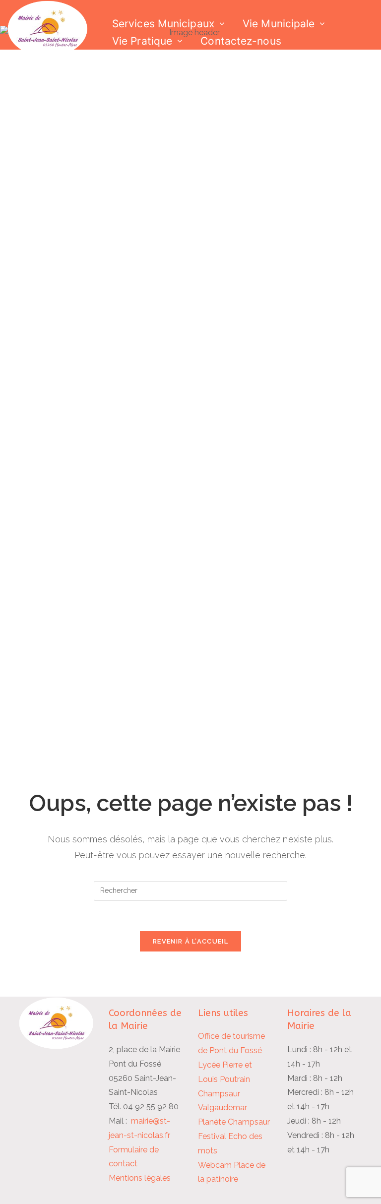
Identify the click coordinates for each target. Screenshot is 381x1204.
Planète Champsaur (234, 1122)
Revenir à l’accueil (190, 941)
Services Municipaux (163, 23)
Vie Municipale (279, 23)
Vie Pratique (142, 41)
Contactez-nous (240, 41)
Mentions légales (140, 1178)
